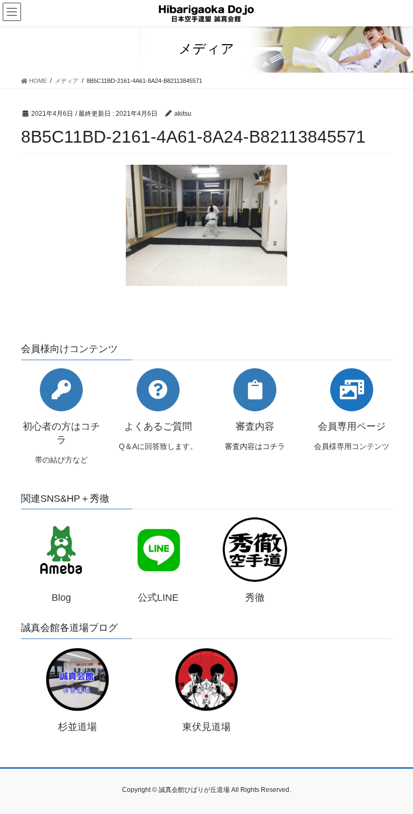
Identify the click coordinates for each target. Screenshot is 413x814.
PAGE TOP (393, 780)
